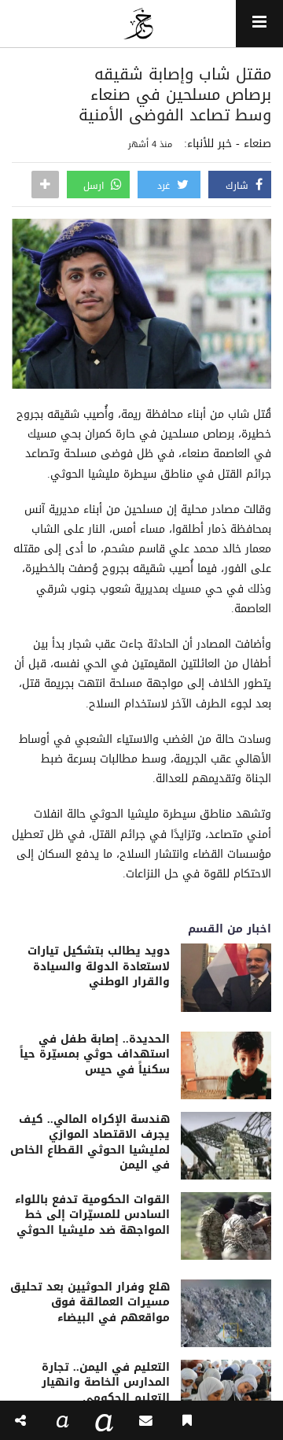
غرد (165, 185)
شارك (239, 185)
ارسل (95, 185)
